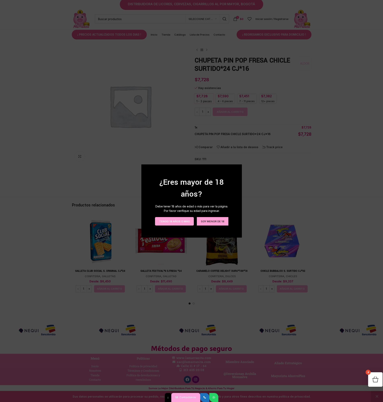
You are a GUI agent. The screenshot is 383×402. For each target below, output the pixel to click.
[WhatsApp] (213, 397)
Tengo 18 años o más (174, 221)
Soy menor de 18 (212, 221)
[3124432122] (204, 397)
